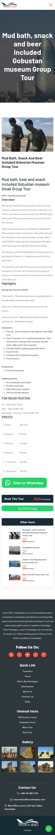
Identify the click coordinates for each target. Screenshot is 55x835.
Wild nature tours (27, 717)
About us (27, 691)
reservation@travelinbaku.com (29, 799)
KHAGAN (27, 830)
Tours (28, 676)
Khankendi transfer (30, 547)
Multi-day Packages (27, 681)
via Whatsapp (27, 508)
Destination (27, 686)
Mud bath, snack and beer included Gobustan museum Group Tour (34, 533)
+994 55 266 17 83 (29, 793)
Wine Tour (27, 727)
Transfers (27, 671)
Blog (27, 701)
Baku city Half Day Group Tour (35, 574)
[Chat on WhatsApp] (24, 482)
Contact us (27, 696)
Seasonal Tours (27, 722)
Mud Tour (27, 732)
